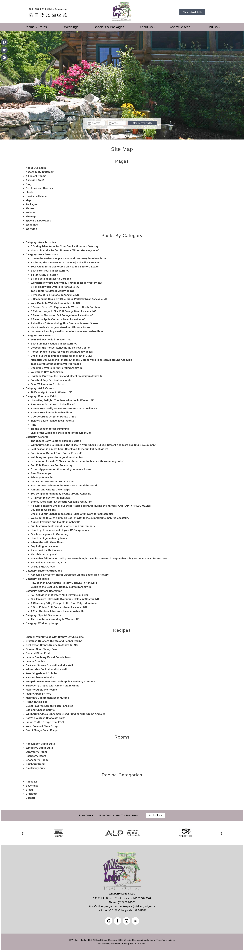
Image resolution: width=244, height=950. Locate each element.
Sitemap (31, 216)
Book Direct (86, 815)
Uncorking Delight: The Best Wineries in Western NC (63, 400)
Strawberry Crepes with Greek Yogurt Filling (52, 685)
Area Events (45, 335)
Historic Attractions (50, 570)
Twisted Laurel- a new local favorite (52, 420)
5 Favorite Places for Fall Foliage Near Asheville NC (62, 315)
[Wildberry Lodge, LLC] (122, 20)
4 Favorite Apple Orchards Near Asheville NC (58, 319)
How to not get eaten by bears (49, 538)
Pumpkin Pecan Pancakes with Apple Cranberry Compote (60, 681)
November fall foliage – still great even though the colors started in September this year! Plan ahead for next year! (100, 558)
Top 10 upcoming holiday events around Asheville (61, 493)
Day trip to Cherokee (43, 509)
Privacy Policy (129, 943)
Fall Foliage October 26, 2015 (48, 562)
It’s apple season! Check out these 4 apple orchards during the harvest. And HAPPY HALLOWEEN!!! (91, 505)
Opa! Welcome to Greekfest (47, 384)
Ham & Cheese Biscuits (40, 677)
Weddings (71, 27)
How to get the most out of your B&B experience (60, 530)
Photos (30, 208)
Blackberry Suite (36, 768)
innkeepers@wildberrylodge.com (138, 906)
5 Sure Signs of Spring (44, 274)
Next (221, 833)
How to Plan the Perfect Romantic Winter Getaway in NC (65, 250)
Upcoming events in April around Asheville (56, 368)
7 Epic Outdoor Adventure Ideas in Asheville (57, 611)
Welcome (31, 228)
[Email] (59, 15)
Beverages (32, 785)
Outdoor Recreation (50, 591)
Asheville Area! (180, 27)
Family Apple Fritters (38, 693)
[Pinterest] (4, 57)
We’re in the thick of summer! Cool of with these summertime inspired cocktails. (80, 518)
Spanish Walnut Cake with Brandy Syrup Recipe (55, 637)
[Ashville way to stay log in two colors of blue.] (58, 832)
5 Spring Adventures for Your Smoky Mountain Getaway (64, 246)
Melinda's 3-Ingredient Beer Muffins (47, 697)
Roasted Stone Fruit (38, 653)
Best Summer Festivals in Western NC (54, 343)
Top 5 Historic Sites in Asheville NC (52, 291)
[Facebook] (4, 42)
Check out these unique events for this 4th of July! (61, 355)
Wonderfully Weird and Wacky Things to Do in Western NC (66, 282)
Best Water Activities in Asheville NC (53, 404)
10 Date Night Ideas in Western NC (51, 392)
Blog (28, 184)
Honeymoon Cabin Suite (40, 743)
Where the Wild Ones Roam (47, 542)
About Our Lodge (36, 167)
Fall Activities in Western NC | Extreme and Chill (60, 595)
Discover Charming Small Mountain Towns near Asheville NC (68, 331)
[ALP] (122, 832)
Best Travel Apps (41, 473)
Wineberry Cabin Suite (39, 747)
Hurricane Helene (36, 196)
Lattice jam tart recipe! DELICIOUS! (52, 481)
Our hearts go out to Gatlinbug (49, 534)
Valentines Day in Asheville (47, 372)
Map (28, 200)
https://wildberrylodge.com (102, 906)
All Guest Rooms (36, 176)
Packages (31, 204)
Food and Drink (47, 396)
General (43, 436)
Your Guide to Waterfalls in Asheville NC (55, 303)
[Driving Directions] (42, 15)
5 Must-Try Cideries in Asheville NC (52, 412)
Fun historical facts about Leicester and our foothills (63, 526)
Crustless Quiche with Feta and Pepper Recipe (54, 641)
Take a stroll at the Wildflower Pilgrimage (56, 363)
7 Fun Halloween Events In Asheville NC (55, 286)
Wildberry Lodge (48, 623)
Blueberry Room (35, 764)
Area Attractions (48, 254)
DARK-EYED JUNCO (43, 566)
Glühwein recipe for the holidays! (51, 497)
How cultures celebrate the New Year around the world (64, 485)
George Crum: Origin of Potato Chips (53, 416)
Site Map (122, 149)
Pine (33, 424)
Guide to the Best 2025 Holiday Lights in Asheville (61, 586)
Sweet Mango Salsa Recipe (42, 730)
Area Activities (47, 242)
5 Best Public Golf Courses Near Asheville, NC (59, 607)
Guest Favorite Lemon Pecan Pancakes (49, 705)
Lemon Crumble (35, 661)
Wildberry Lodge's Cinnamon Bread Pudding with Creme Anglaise (65, 714)
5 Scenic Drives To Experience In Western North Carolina (65, 307)
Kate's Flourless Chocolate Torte (45, 718)
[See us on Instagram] (126, 921)
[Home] (31, 15)
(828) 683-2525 (42, 9)
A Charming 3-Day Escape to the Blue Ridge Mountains (64, 603)
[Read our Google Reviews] (108, 921)
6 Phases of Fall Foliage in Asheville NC (55, 295)
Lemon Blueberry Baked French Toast (48, 657)
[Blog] (48, 15)
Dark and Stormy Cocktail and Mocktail (49, 665)
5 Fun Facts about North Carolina (51, 278)
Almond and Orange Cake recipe (50, 489)
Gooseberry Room (37, 760)
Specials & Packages (109, 27)
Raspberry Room (36, 756)
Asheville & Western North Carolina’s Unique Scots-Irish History (70, 574)
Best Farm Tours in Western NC (50, 270)
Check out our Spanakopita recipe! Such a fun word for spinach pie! (72, 514)
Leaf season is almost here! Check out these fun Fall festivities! (69, 449)
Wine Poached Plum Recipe (42, 726)
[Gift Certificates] (36, 15)
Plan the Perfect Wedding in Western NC (55, 619)
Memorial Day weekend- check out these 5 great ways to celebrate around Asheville (81, 359)
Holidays (43, 578)
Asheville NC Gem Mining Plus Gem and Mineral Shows (64, 323)
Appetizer (31, 781)
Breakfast (31, 793)
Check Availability (192, 12)
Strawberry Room (36, 751)
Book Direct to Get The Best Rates (119, 815)
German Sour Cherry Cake (41, 649)
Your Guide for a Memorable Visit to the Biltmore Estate (64, 266)
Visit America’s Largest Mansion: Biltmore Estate (60, 327)
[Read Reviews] (135, 921)
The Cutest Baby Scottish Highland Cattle (56, 441)
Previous (23, 833)
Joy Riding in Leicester (45, 546)
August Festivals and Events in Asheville (55, 522)
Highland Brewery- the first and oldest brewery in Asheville (66, 376)
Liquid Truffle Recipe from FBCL (45, 722)
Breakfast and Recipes (39, 188)
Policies (30, 212)
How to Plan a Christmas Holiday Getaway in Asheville (64, 582)
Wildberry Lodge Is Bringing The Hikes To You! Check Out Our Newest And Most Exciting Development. (93, 445)
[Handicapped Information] (65, 15)
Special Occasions (49, 615)
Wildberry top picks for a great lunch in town (58, 457)
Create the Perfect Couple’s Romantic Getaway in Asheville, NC (69, 258)
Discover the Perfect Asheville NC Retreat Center (60, 347)
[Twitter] (4, 50)
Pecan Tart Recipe (37, 701)
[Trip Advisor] (186, 832)
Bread (29, 789)
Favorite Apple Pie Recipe (41, 689)
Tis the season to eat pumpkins (50, 428)
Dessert (30, 797)
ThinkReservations (165, 940)
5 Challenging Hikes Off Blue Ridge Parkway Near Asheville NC (69, 299)
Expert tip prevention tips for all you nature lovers (61, 469)
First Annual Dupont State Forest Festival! (56, 453)
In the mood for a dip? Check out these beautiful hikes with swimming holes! (77, 461)
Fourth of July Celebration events (51, 380)
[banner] (122, 815)
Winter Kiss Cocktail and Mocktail (46, 669)
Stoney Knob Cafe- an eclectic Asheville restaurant (61, 501)
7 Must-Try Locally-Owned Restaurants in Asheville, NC (64, 408)
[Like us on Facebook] (117, 921)
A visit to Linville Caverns (46, 550)
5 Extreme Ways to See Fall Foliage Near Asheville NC (63, 311)
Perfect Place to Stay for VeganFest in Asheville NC (62, 351)
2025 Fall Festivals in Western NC (51, 339)
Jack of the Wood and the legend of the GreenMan (61, 432)
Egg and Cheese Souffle (40, 710)
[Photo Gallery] (54, 15)
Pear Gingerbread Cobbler (41, 673)
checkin (30, 192)
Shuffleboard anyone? (44, 554)
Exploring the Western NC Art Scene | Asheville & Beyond (65, 262)
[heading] (122, 149)
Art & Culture (46, 388)
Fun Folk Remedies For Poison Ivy (51, 465)
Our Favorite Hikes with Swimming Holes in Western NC (65, 599)
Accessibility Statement (40, 172)
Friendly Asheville (41, 477)
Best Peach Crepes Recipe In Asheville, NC (52, 645)
